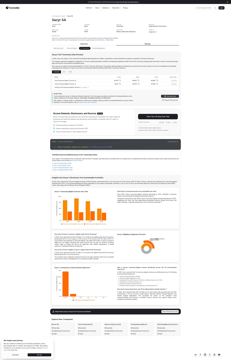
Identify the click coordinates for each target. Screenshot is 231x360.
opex (63, 72)
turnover (56, 72)
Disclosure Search (77, 160)
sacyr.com (152, 32)
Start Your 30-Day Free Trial (158, 116)
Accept (39, 355)
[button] (120, 80)
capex (70, 72)
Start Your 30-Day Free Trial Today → (127, 2)
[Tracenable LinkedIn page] (195, 354)
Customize (15, 355)
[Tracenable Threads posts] (214, 354)
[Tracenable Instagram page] (205, 354)
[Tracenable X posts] (210, 354)
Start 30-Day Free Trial (170, 311)
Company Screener (59, 16)
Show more (109, 40)
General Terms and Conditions (88, 102)
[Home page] (12, 7)
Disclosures (84, 44)
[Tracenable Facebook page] (200, 354)
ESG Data (148, 44)
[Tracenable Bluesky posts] (219, 354)
